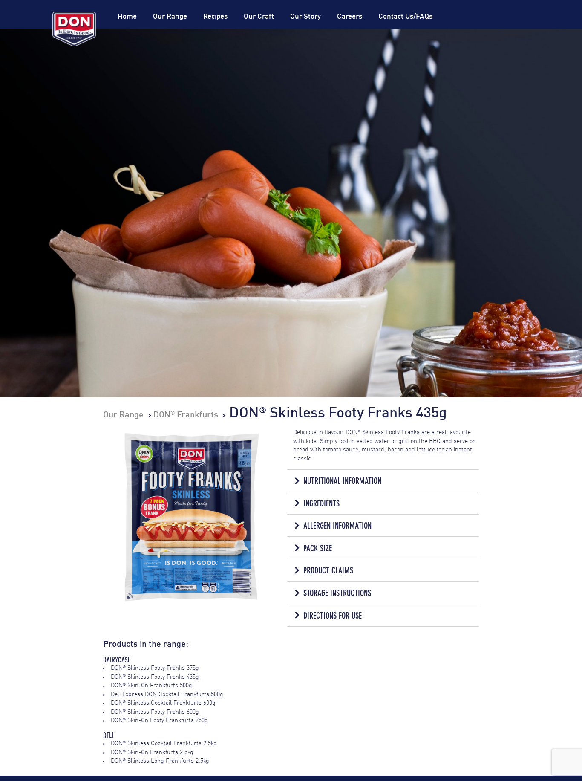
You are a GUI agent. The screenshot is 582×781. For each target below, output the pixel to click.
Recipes (215, 16)
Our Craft (259, 16)
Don (74, 29)
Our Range (170, 16)
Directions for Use (332, 615)
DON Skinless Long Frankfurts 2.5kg (160, 761)
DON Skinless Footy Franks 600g (155, 712)
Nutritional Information (342, 481)
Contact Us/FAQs (405, 16)
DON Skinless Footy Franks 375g (155, 668)
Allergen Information (337, 526)
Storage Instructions (337, 593)
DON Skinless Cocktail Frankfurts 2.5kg (164, 743)
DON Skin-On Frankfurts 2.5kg (152, 752)
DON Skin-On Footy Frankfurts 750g (159, 720)
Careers (349, 16)
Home (127, 16)
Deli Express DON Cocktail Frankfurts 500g (167, 694)
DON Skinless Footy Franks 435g (155, 677)
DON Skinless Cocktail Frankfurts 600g (163, 703)
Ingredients (321, 503)
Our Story (305, 16)
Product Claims (328, 570)
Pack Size (317, 548)
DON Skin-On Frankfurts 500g (151, 685)
